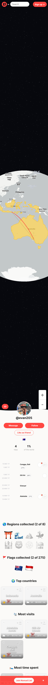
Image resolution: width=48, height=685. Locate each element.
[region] (24, 226)
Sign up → (40, 4)
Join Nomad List (24, 680)
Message (13, 425)
